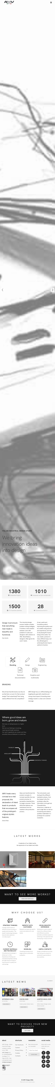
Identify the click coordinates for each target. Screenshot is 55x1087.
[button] (51, 2)
